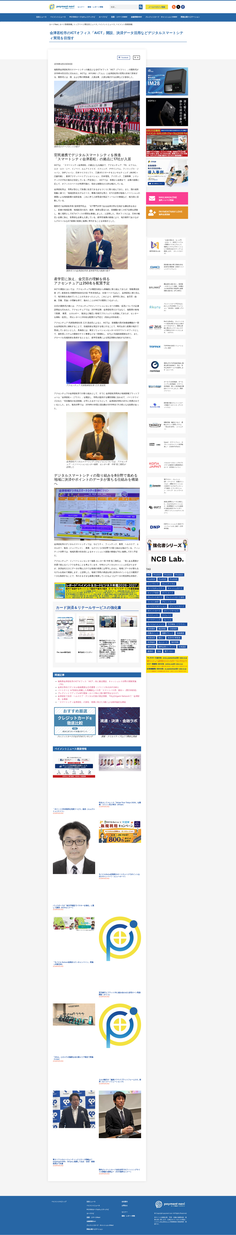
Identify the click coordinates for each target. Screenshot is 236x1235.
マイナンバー (153, 615)
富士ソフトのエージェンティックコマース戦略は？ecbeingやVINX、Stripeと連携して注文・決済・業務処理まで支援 (74, 1161)
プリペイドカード (177, 606)
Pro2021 (157, 575)
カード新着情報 (65, 24)
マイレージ (166, 615)
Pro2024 (151, 579)
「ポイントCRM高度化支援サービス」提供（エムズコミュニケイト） (74, 810)
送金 (159, 651)
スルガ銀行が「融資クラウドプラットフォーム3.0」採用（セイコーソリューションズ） (120, 1080)
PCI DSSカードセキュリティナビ (82, 17)
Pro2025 (162, 579)
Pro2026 (173, 579)
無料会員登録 (164, 214)
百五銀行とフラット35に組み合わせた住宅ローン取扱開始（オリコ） (120, 993)
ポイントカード (154, 611)
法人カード (163, 642)
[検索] (141, 7)
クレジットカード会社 (175, 597)
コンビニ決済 (153, 602)
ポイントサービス (171, 611)
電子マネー (169, 651)
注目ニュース (41, 17)
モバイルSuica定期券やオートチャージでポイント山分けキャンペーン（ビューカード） (119, 875)
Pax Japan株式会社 (64, 652)
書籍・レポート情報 (95, 7)
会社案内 (125, 1201)
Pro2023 (179, 575)
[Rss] (174, 7)
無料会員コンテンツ (166, 647)
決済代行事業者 (174, 638)
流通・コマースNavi (119, 17)
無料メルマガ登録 (166, 200)
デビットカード (168, 602)
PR (149, 575)
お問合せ (125, 1205)
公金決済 (173, 629)
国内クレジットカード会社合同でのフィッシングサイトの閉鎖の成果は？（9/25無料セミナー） (119, 1170)
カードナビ (103, 17)
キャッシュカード (175, 588)
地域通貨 (180, 633)
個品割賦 (162, 629)
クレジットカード (155, 597)
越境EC (151, 651)
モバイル (167, 620)
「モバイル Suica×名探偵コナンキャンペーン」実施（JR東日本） (73, 963)
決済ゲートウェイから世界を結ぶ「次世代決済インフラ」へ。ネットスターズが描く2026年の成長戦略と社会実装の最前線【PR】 (129, 645)
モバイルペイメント (156, 624)
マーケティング (154, 620)
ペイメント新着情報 (124, 24)
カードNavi (54, 24)
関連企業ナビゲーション (190, 17)
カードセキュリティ (156, 588)
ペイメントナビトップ (59, 1201)
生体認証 (182, 647)
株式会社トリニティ (85, 652)
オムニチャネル (168, 584)
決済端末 (151, 642)
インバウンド (153, 584)
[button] (123, 58)
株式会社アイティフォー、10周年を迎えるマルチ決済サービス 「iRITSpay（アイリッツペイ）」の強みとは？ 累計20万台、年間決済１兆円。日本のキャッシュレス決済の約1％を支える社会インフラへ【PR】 (107, 649)
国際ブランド (167, 633)
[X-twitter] (178, 7)
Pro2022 (168, 575)
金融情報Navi (136, 17)
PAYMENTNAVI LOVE (170, 211)
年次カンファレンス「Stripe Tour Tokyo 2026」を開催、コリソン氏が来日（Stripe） (120, 803)
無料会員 (151, 647)
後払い (161, 638)
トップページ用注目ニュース (85, 24)
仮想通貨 (151, 629)
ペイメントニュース (58, 17)
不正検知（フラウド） (177, 624)
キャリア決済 (153, 593)
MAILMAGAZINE (168, 197)
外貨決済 (151, 638)
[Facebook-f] (183, 7)
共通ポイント (153, 633)
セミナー (81, 7)
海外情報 (175, 642)
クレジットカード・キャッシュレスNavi (161, 17)
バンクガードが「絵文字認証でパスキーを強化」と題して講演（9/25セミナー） (73, 906)
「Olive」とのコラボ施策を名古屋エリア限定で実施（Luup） (73, 1058)
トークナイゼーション (157, 606)
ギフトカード (167, 593)
